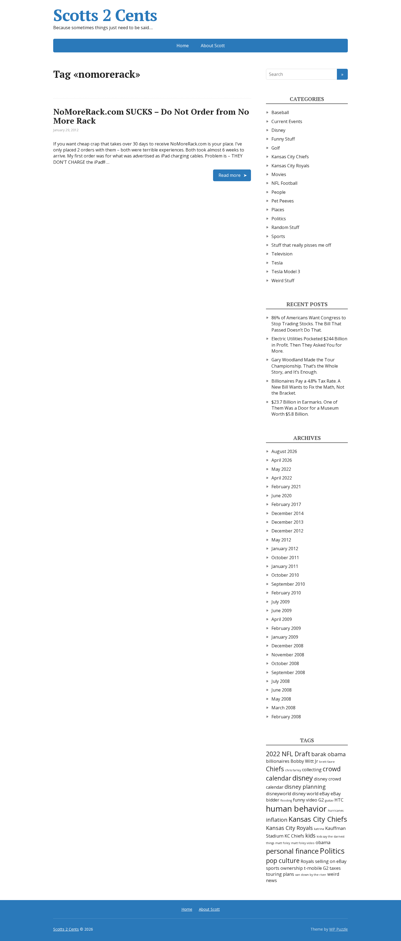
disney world (305, 794)
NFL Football (284, 183)
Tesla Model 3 (285, 272)
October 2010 (285, 575)
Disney (278, 130)
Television (281, 254)
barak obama (328, 754)
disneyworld (278, 794)
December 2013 (287, 522)
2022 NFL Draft (288, 753)
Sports (278, 236)
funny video (305, 800)
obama (323, 842)
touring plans (280, 874)
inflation (277, 819)
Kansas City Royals (290, 166)
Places (277, 210)
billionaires (277, 761)
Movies (278, 174)
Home (182, 46)
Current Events (286, 121)
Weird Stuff (282, 281)
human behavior (296, 808)
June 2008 (281, 690)
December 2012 (287, 531)
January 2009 (284, 637)
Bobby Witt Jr (304, 761)
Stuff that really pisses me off (301, 245)
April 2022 (281, 478)
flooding (286, 800)
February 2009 (286, 628)
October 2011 (285, 558)
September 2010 (288, 584)
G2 (321, 800)
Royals (307, 861)
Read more (230, 175)
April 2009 (281, 619)
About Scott (213, 46)
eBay (324, 794)
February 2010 (286, 593)
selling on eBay (330, 861)
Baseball (280, 112)
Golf (275, 148)
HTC (338, 800)
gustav (329, 800)
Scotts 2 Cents (105, 15)
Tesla (277, 263)
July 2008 (280, 681)
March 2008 (283, 708)
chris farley (293, 770)
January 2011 (284, 566)
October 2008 (285, 663)
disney (302, 778)
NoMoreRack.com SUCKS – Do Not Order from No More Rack (151, 116)
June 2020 (281, 496)
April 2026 (281, 460)
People (278, 192)
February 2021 (286, 487)
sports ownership (284, 868)
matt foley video (303, 843)
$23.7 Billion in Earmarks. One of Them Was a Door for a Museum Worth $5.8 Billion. (305, 408)
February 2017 (286, 504)
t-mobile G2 (316, 868)
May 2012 (281, 540)
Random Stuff (285, 227)
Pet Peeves (282, 201)
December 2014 (287, 513)
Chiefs (275, 768)
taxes (335, 868)
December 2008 (287, 646)
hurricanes (335, 810)
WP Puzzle (338, 929)
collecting (312, 770)
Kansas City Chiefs (290, 157)
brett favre (327, 762)
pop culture (283, 860)
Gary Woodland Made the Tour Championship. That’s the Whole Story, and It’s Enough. (304, 366)
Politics (278, 219)
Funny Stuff (283, 139)
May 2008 (281, 699)
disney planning (305, 786)
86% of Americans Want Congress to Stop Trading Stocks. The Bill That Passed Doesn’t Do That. (308, 324)
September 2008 (288, 672)
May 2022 (281, 469)
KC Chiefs (294, 836)
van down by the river (310, 875)
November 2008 (287, 655)
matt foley (282, 843)
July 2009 (280, 602)
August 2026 (284, 451)
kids (310, 835)
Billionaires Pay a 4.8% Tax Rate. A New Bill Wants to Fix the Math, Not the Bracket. (307, 387)
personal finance (292, 851)
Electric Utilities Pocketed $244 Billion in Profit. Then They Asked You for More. (309, 345)
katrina (319, 829)
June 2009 (281, 611)
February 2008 (286, 717)
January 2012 (284, 549)
